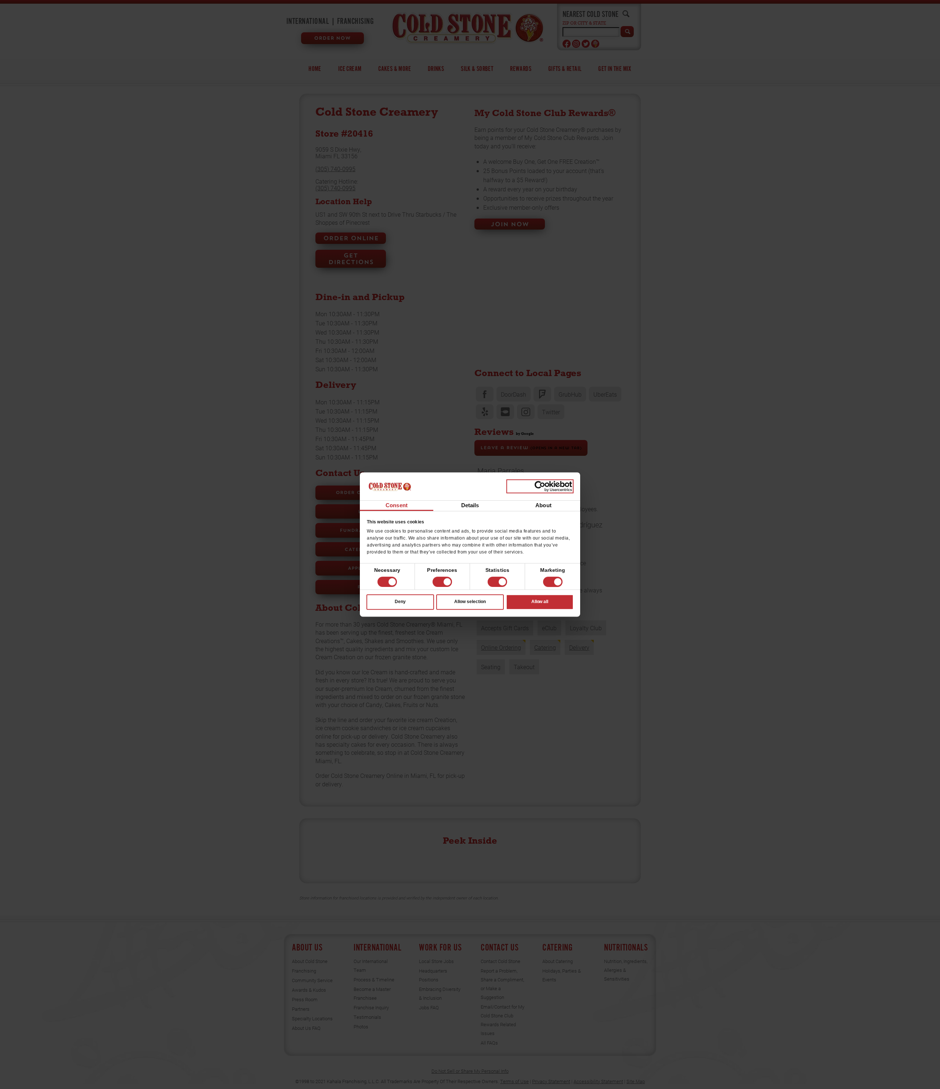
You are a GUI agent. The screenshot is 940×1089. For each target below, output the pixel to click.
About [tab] (543, 505)
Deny (400, 602)
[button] (442, 582)
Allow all (540, 602)
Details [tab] (470, 505)
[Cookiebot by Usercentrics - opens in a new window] (540, 486)
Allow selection (470, 602)
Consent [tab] (397, 505)
